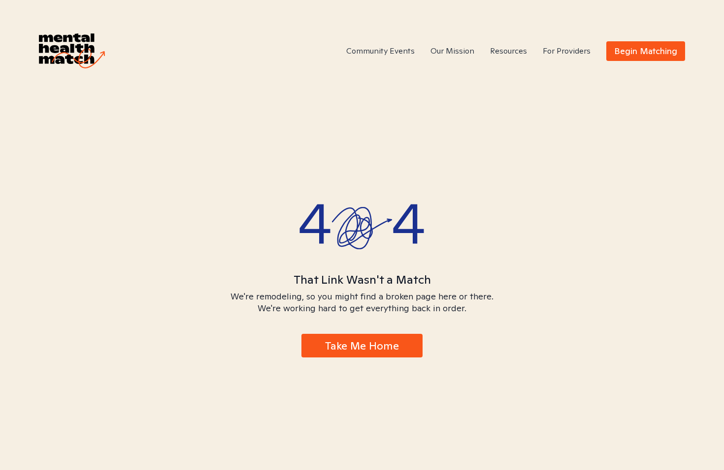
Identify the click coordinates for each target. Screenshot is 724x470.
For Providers (567, 51)
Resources (508, 51)
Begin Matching (645, 51)
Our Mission (452, 51)
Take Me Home (362, 345)
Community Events (380, 51)
